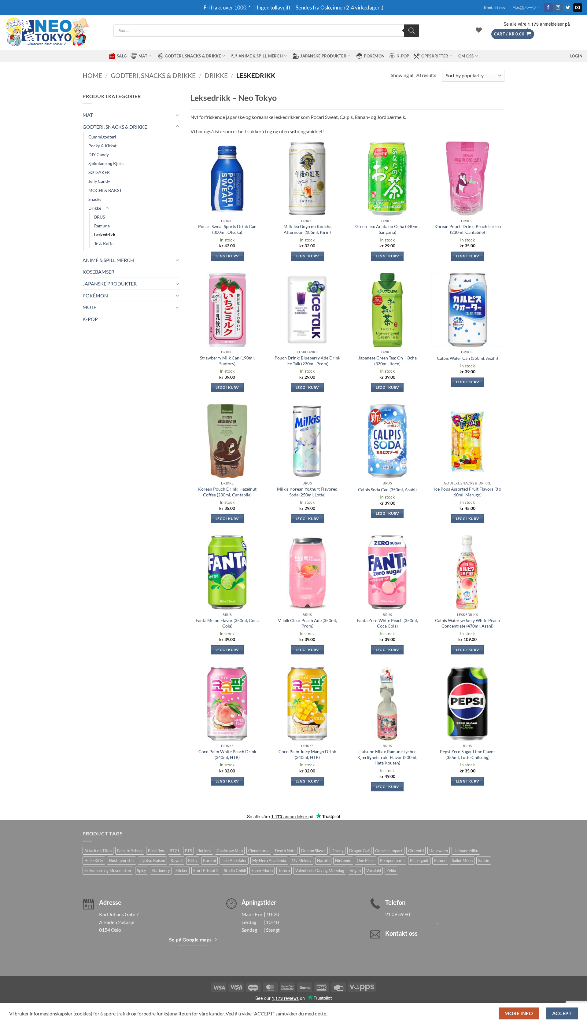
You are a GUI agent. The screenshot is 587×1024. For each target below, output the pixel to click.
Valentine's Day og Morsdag (319, 870)
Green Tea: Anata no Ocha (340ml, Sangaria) (387, 229)
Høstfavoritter (121, 860)
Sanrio (483, 860)
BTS (188, 850)
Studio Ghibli (235, 870)
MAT (142, 55)
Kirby (193, 860)
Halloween (438, 850)
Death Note (285, 850)
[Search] (411, 30)
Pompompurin (392, 860)
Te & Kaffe (103, 243)
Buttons (204, 850)
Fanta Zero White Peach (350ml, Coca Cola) (387, 623)
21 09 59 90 (397, 914)
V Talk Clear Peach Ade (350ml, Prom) (307, 623)
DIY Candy (98, 154)
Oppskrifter (435, 55)
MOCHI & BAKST (105, 190)
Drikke (216, 75)
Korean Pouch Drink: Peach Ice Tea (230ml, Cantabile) (467, 229)
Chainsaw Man (230, 850)
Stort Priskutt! (205, 870)
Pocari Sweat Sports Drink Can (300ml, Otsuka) (227, 229)
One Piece (366, 860)
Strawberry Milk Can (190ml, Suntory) (227, 360)
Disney (337, 850)
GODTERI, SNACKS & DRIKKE (193, 55)
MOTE (89, 307)
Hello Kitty (93, 860)
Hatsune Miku (465, 850)
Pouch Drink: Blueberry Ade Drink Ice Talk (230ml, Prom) (307, 360)
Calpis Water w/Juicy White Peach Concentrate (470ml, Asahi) (467, 623)
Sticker (181, 870)
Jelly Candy (99, 181)
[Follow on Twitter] (567, 7)
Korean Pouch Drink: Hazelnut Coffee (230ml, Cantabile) (227, 491)
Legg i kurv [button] (227, 256)
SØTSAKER (99, 172)
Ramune (102, 225)
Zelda (391, 870)
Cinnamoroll (258, 850)
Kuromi (209, 860)
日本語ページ (524, 7)
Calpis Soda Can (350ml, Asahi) (387, 489)
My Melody (302, 860)
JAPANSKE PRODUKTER (323, 55)
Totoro (284, 870)
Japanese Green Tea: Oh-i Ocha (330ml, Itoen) (387, 360)
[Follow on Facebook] (548, 7)
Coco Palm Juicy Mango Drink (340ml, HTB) (307, 754)
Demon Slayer (313, 850)
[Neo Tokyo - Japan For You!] (47, 32)
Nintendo (343, 860)
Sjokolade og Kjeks (106, 163)
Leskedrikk (104, 234)
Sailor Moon (462, 860)
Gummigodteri (102, 136)
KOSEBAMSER (98, 271)
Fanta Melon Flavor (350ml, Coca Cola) (227, 623)
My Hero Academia (269, 860)
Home (92, 75)
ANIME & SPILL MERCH (260, 55)
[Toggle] (177, 115)
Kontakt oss (494, 7)
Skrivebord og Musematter (107, 870)
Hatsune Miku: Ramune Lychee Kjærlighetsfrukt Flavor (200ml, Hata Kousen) (387, 757)
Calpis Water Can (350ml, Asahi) (467, 358)
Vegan (355, 870)
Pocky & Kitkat (102, 145)
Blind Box (156, 850)
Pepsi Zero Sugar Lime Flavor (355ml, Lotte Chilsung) (467, 754)
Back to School (129, 850)
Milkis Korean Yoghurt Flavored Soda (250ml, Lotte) (307, 491)
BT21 (174, 850)
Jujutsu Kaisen (152, 860)
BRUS (99, 216)
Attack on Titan (98, 850)
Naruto (323, 860)
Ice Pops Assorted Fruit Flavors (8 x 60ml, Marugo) (467, 491)
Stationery (161, 870)
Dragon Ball (359, 850)
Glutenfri (416, 850)
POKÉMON (374, 55)
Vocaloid (373, 870)
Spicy (141, 870)
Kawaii (177, 860)
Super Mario (262, 870)
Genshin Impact (389, 850)
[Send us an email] (577, 7)
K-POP (403, 55)
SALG (122, 55)
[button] (512, 34)
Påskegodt (419, 860)
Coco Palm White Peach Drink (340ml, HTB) (227, 754)
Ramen (440, 860)
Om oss (466, 55)
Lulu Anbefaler (234, 860)
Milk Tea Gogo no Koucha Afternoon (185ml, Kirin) (307, 229)
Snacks (94, 199)
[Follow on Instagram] (558, 7)
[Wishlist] (478, 30)
